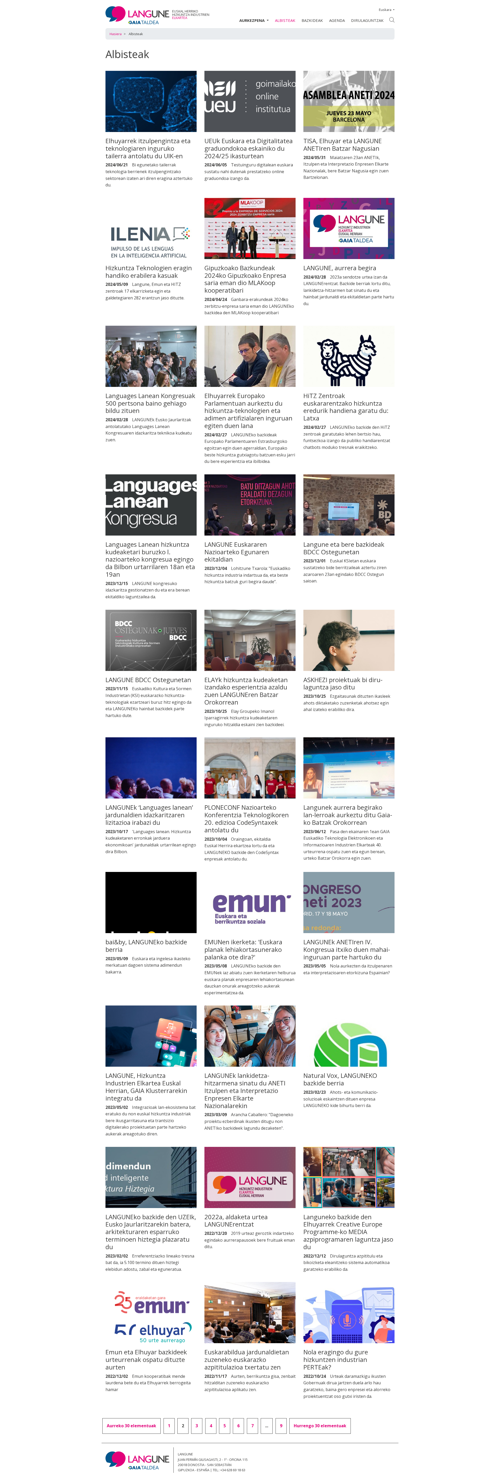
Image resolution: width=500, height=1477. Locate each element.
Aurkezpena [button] (252, 20)
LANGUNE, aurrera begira (339, 267)
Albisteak (285, 20)
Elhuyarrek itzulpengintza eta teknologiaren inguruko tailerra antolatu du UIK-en (148, 148)
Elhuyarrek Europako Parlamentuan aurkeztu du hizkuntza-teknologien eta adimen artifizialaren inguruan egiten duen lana (248, 410)
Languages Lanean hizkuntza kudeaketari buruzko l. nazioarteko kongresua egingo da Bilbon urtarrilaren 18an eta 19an (150, 559)
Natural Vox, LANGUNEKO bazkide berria (340, 1079)
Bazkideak (312, 20)
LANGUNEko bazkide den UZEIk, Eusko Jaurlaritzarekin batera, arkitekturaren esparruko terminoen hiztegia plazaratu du (150, 1231)
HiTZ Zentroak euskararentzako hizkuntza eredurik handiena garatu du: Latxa (346, 406)
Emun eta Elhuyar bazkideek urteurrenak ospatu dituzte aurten (146, 1359)
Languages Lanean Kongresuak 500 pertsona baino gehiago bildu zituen (150, 403)
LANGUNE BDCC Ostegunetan (148, 679)
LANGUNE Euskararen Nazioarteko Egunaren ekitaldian (236, 552)
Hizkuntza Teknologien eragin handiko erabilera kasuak (148, 271)
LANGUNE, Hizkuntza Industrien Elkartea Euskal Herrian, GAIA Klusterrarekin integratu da (146, 1086)
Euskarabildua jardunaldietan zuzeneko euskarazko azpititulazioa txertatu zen (246, 1359)
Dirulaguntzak (367, 20)
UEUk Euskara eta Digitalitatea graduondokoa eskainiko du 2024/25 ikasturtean (248, 148)
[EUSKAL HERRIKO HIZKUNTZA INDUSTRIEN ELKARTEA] (137, 15)
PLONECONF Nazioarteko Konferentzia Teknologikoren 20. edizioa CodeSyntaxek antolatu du (246, 818)
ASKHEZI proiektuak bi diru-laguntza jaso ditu (343, 683)
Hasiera (116, 34)
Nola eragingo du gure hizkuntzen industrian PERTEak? (335, 1359)
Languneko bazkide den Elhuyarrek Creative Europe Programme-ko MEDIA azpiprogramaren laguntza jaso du (348, 1231)
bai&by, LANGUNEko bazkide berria (146, 946)
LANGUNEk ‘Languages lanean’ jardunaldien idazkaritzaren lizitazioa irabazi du (149, 815)
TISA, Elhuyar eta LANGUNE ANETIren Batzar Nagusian (342, 144)
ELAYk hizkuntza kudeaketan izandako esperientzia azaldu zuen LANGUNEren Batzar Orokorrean (246, 690)
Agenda (337, 20)
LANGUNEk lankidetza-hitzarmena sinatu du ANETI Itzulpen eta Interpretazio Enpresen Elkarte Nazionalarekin (244, 1090)
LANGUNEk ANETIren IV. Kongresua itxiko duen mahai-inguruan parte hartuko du (346, 949)
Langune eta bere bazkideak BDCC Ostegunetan (343, 548)
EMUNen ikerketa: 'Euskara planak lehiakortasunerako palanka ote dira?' (243, 949)
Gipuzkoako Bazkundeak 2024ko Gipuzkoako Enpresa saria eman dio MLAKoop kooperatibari (245, 278)
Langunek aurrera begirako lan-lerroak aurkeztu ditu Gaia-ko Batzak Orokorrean (347, 815)
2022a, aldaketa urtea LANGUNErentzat (236, 1220)
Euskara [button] (385, 9)
